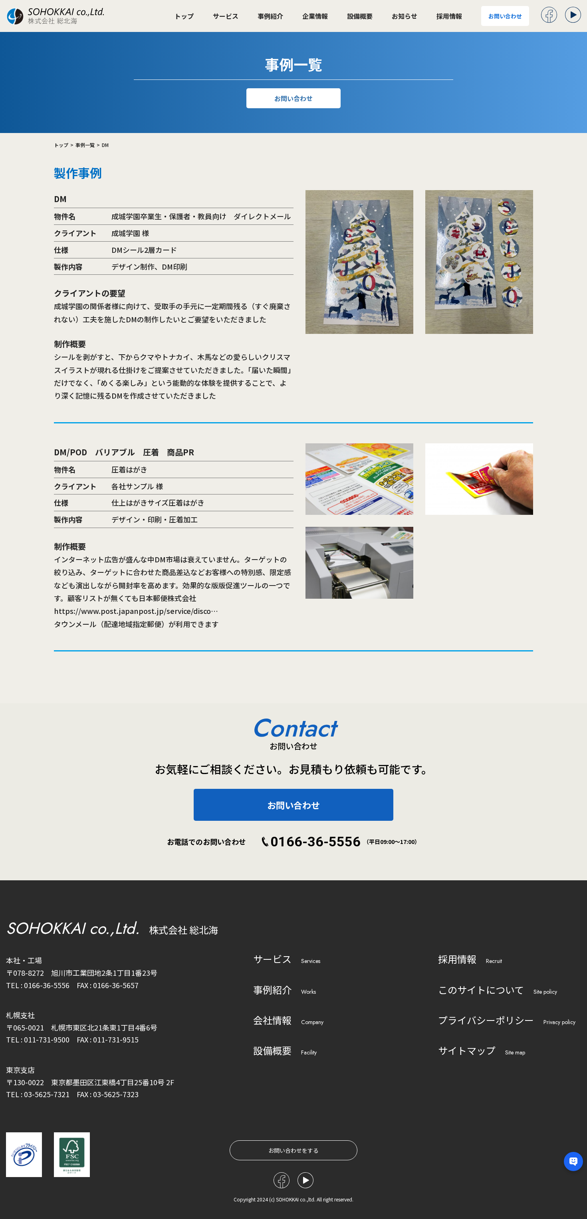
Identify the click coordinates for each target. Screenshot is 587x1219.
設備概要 (360, 16)
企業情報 (315, 16)
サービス (225, 16)
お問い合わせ (505, 16)
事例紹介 (270, 16)
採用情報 (449, 16)
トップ (184, 16)
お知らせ (404, 16)
